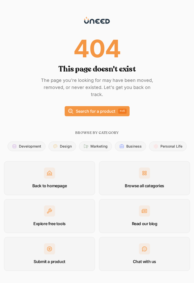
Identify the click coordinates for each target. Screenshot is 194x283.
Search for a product (100, 111)
